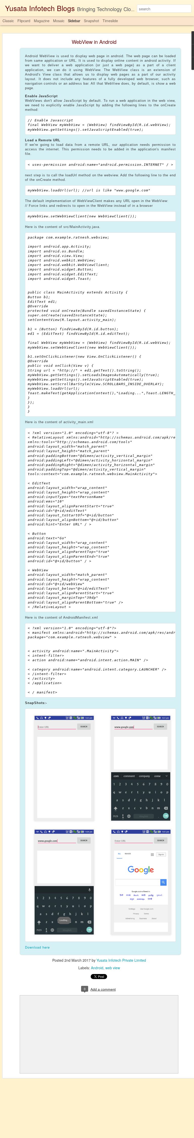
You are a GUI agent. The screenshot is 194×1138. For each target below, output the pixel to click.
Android (97, 967)
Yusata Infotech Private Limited (121, 960)
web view (112, 967)
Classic (8, 20)
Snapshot (91, 20)
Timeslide (110, 20)
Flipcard (23, 20)
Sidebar (74, 20)
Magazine (42, 20)
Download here (37, 947)
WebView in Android (94, 41)
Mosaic (58, 20)
